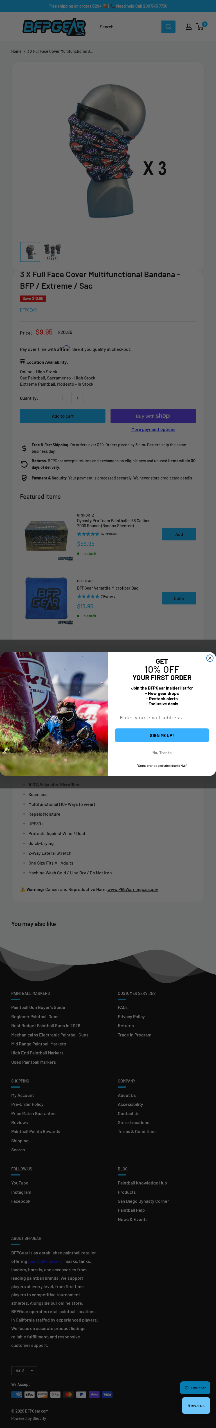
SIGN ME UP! (162, 735)
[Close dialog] (210, 658)
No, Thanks (162, 752)
